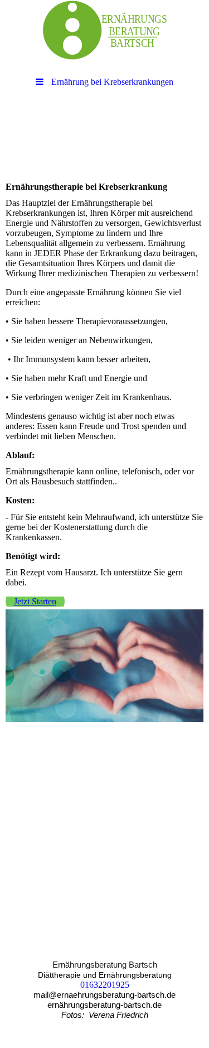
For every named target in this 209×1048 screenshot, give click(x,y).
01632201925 (104, 984)
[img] (104, 30)
